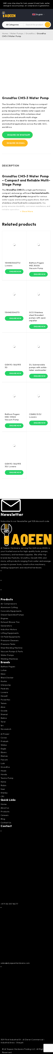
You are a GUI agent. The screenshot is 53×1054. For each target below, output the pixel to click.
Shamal (4, 714)
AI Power (5, 734)
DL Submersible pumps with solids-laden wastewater (38, 367)
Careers (5, 815)
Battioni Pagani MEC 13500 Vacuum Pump (12, 417)
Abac (3, 707)
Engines (4, 618)
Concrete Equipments (11, 611)
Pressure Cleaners (10, 640)
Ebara (3, 752)
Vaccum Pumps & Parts (12, 651)
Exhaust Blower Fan (10, 622)
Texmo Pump (7, 778)
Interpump (6, 685)
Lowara (4, 692)
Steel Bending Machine (11, 647)
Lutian (4, 670)
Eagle (3, 748)
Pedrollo (5, 688)
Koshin (4, 681)
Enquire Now (15, 272)
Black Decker (7, 677)
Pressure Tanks (8, 644)
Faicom (4, 759)
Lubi (3, 763)
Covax (4, 737)
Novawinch (6, 729)
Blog (3, 819)
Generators (6, 625)
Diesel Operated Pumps (12, 614)
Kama (3, 781)
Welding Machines (9, 658)
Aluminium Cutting (9, 607)
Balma (4, 718)
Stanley (4, 792)
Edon (3, 674)
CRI (2, 796)
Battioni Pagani (8, 666)
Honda (4, 774)
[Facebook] (26, 574)
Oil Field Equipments (10, 636)
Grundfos (30, 33)
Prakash (4, 741)
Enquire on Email (15, 143)
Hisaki (3, 770)
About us (5, 808)
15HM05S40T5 (12, 312)
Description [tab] (10, 165)
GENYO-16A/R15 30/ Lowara (13, 465)
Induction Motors (9, 629)
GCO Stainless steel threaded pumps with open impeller (37, 316)
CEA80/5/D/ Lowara (35, 415)
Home (5, 33)
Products (5, 811)
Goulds (4, 710)
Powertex (5, 699)
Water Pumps (16, 33)
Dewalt (4, 696)
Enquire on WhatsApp (18, 135)
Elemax (4, 756)
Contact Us (6, 822)
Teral (3, 721)
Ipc (2, 725)
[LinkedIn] (26, 592)
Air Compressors (9, 603)
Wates (4, 745)
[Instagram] (26, 583)
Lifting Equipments (10, 633)
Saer (3, 789)
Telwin (4, 703)
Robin (3, 785)
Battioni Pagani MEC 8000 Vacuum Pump (36, 265)
